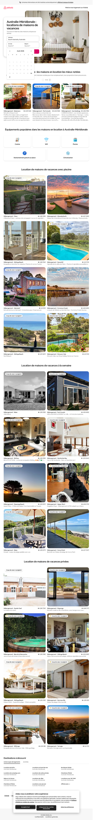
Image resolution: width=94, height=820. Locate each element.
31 (9, 77)
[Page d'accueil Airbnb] (8, 7)
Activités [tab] (25, 762)
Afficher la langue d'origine (65, 2)
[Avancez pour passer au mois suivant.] (31, 51)
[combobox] (23, 39)
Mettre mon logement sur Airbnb (76, 8)
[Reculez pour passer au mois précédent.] (9, 51)
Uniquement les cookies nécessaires (46, 808)
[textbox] (14, 46)
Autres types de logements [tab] (12, 762)
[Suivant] (49, 79)
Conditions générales (51, 817)
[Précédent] (42, 79)
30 (31, 73)
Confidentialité (39, 817)
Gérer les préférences (67, 807)
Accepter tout (25, 807)
